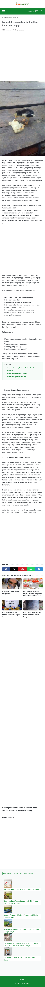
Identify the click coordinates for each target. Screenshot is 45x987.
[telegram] (39, 569)
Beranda (22, 979)
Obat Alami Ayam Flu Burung (16, 377)
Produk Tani (17, 873)
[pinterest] (22, 569)
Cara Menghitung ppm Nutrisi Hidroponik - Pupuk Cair (11, 615)
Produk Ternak (28, 873)
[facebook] (6, 569)
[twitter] (14, 569)
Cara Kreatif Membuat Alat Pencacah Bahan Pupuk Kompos (32, 615)
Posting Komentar (19, 30)
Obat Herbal (7, 873)
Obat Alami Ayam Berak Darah (17, 373)
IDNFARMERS (25, 984)
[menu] (4, 11)
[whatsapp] (31, 569)
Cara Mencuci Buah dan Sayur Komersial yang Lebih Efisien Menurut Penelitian (32, 594)
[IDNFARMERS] (22, 4)
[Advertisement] (22, 56)
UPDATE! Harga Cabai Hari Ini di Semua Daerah (21, 889)
